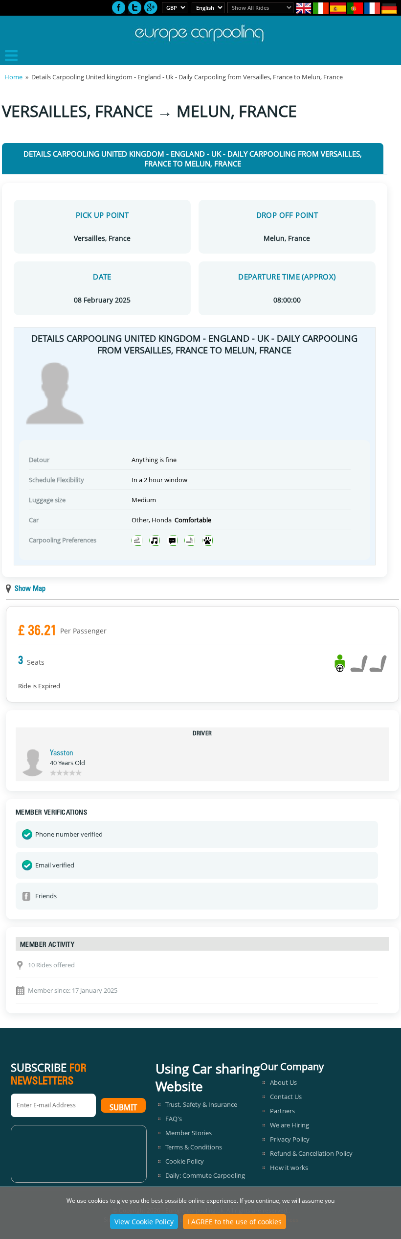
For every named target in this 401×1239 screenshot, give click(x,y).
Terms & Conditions (193, 1147)
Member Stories (188, 1132)
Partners (282, 1110)
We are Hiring (289, 1125)
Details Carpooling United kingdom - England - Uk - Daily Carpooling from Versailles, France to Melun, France (192, 158)
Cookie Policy (184, 1161)
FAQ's (173, 1118)
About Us (283, 1082)
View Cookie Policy (144, 1221)
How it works (289, 1167)
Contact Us (286, 1096)
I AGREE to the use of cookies (234, 1221)
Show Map (30, 589)
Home (13, 76)
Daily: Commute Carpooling (205, 1175)
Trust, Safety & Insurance (201, 1104)
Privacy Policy (290, 1139)
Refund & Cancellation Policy (311, 1153)
